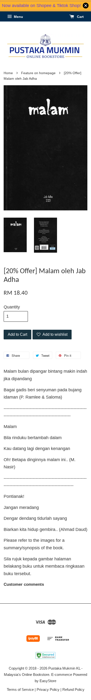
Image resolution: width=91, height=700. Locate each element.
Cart (80, 17)
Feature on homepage (38, 73)
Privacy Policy (48, 689)
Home (8, 73)
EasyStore (48, 681)
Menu (18, 17)
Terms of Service (20, 689)
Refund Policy (73, 689)
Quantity (12, 307)
